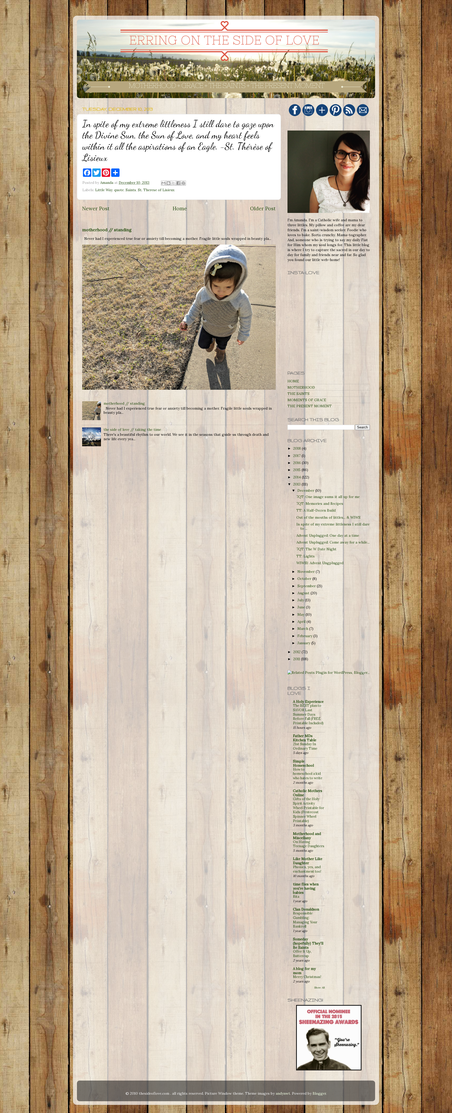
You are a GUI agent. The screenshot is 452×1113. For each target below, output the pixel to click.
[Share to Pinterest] (183, 183)
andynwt (283, 1093)
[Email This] (163, 183)
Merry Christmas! (307, 977)
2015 (297, 469)
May (301, 614)
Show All (319, 987)
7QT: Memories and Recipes (319, 503)
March (303, 628)
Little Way (103, 190)
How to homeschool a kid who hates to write (307, 773)
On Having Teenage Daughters (308, 844)
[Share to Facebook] (178, 183)
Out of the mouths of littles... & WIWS (328, 517)
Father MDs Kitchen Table (304, 737)
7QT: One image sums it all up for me (328, 496)
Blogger (319, 1093)
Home (180, 208)
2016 (297, 462)
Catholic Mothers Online (307, 792)
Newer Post (96, 208)
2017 (297, 455)
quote (119, 190)
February (305, 636)
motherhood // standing (107, 229)
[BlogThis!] (168, 183)
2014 (297, 477)
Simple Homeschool (303, 763)
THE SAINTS (298, 393)
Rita (296, 896)
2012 (297, 651)
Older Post (263, 208)
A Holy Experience (308, 701)
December (306, 490)
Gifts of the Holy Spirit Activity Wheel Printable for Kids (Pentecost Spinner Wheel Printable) (308, 810)
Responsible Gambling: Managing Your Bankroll (305, 920)
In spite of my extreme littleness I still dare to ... (333, 526)
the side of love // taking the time (132, 429)
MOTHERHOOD (301, 387)
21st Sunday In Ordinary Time (305, 746)
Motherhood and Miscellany (307, 835)
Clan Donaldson (306, 909)
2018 (297, 448)
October (304, 578)
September (307, 586)
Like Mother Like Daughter (307, 860)
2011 (297, 659)
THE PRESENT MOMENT (309, 406)
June (301, 607)
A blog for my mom (304, 970)
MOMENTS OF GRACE (306, 400)
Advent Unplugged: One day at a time (327, 535)
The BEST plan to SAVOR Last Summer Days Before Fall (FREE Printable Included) (308, 714)
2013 (297, 484)
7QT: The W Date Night (316, 549)
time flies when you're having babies (306, 888)
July (301, 600)
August (303, 593)
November (306, 571)
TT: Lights (305, 556)
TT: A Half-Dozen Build (316, 510)
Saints (131, 190)
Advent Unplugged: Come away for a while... (333, 542)
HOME (293, 381)
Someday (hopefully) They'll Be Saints (308, 943)
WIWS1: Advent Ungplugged (319, 563)
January (304, 643)
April (302, 621)
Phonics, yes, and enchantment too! (307, 869)
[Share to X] (173, 183)
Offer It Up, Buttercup (302, 953)
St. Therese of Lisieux (156, 190)
